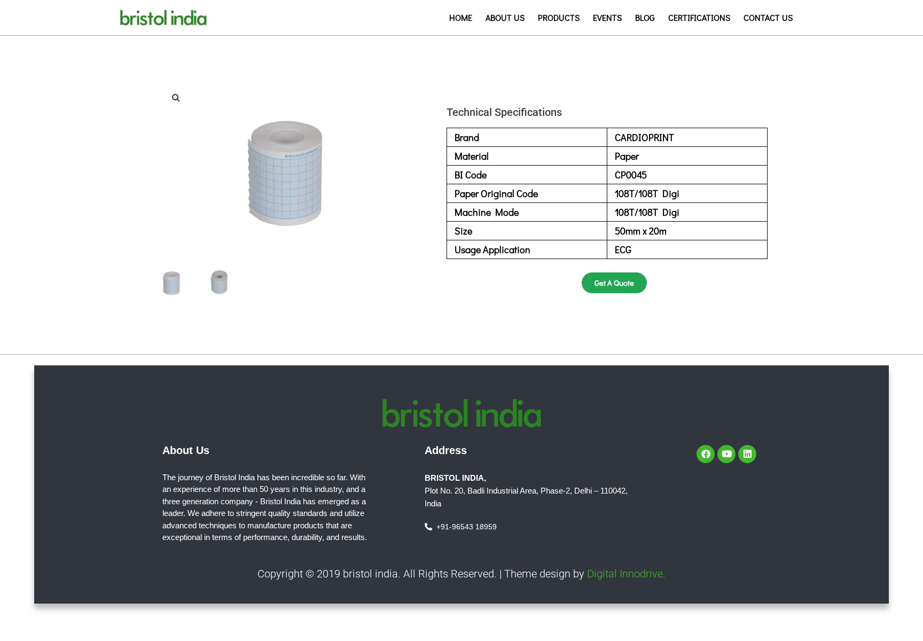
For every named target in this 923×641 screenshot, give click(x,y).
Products (559, 17)
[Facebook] (706, 454)
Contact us (768, 17)
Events (607, 17)
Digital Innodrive (625, 573)
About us (505, 17)
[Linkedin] (747, 454)
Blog (645, 17)
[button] (175, 97)
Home (460, 17)
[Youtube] (726, 454)
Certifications (699, 17)
